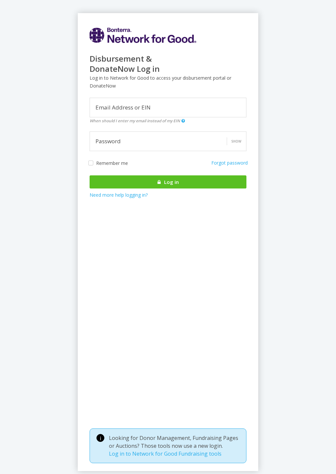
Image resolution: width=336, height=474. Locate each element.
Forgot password (229, 163)
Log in (171, 182)
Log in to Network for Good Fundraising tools (165, 453)
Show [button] (236, 141)
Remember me (112, 163)
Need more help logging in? (119, 195)
